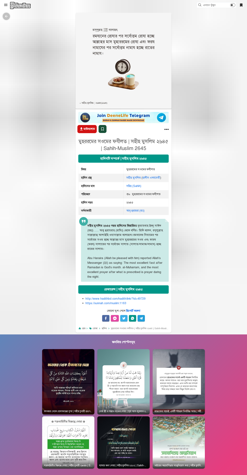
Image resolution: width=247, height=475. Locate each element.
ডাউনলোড (89, 129)
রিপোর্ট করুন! (133, 311)
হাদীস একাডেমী (151, 178)
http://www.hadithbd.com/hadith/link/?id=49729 (116, 299)
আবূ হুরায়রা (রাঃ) (135, 210)
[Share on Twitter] (123, 318)
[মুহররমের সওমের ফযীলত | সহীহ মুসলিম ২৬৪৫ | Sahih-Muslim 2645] (166, 130)
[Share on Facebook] (105, 318)
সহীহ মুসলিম (133, 178)
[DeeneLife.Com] (20, 5)
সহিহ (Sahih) (133, 186)
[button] (200, 5)
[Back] (6, 16)
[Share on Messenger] (115, 318)
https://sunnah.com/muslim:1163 (106, 303)
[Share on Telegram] (141, 318)
